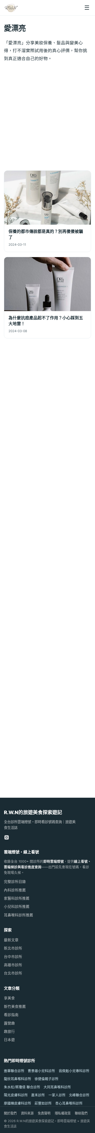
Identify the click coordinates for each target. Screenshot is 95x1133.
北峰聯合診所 (79, 1095)
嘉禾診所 (38, 1095)
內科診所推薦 (15, 890)
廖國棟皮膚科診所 (17, 1103)
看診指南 (11, 1015)
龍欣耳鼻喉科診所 (17, 1079)
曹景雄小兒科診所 (41, 1071)
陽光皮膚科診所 (16, 1095)
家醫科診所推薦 (16, 898)
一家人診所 (57, 1095)
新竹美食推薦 (15, 1006)
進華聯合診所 (14, 1071)
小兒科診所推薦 (16, 906)
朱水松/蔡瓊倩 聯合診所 (22, 1087)
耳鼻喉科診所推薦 (18, 915)
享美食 (9, 998)
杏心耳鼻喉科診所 (69, 1103)
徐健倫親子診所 (46, 1079)
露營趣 (9, 1023)
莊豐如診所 (43, 1103)
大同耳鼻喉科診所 (57, 1087)
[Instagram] (6, 837)
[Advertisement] (47, 117)
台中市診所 (13, 957)
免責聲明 (44, 1113)
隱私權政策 (63, 1113)
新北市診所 (13, 948)
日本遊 (9, 1040)
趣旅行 (9, 1031)
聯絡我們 (81, 1113)
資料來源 (27, 1113)
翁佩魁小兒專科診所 (74, 1071)
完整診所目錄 (15, 882)
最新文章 (11, 940)
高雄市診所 (13, 965)
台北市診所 (13, 973)
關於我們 (10, 1113)
